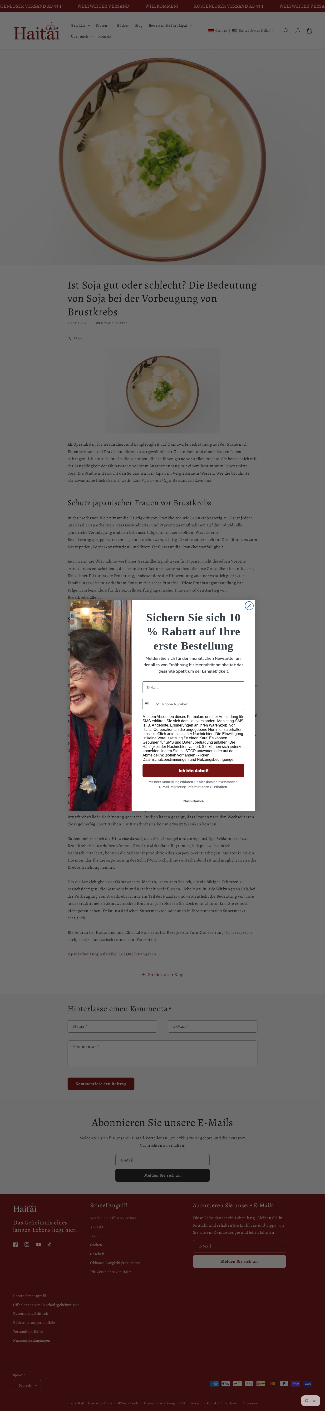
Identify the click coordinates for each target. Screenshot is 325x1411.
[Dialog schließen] (249, 606)
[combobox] (151, 704)
